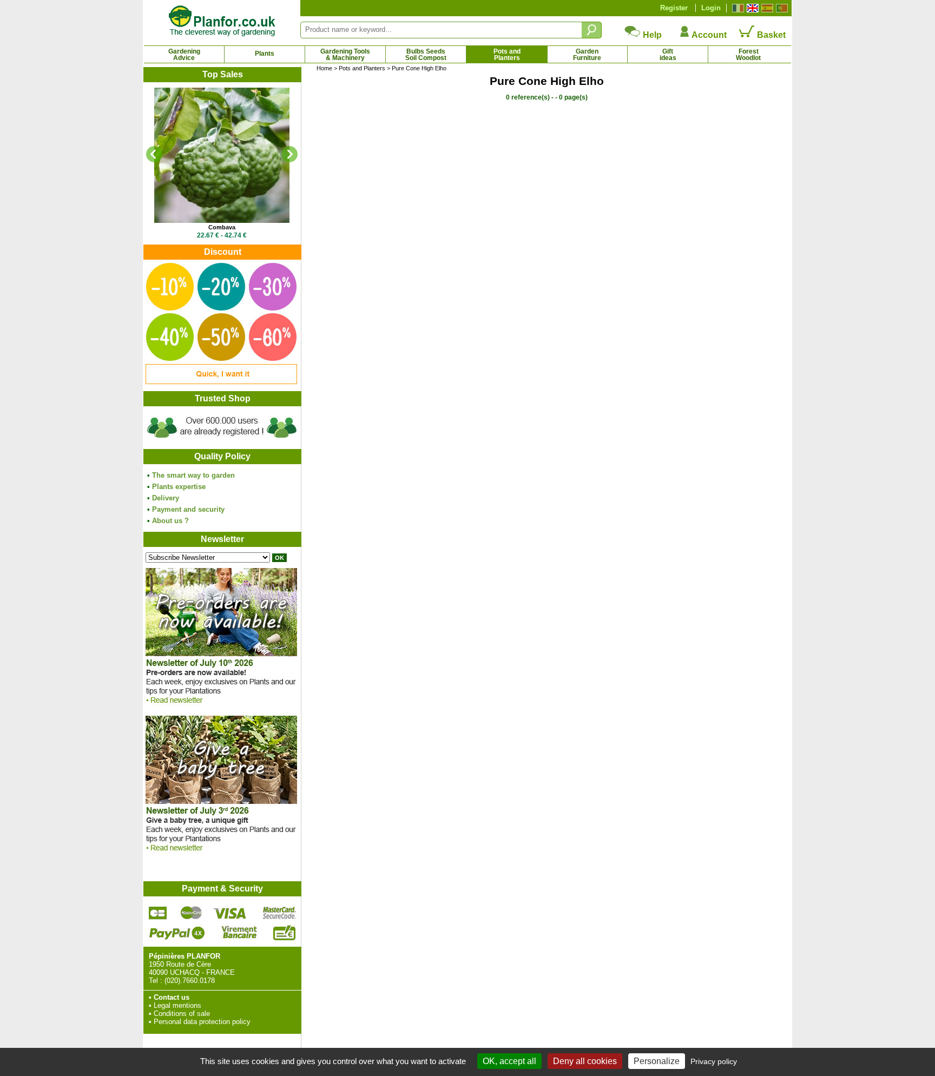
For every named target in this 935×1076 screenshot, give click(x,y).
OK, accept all (509, 1061)
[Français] (736, 8)
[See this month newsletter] (221, 706)
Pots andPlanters (507, 55)
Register (674, 8)
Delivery (165, 498)
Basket (770, 34)
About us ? (170, 521)
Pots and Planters (362, 68)
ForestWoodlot (748, 55)
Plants (264, 53)
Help (651, 34)
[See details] (221, 155)
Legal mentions (177, 1005)
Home (324, 68)
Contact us (171, 997)
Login (711, 8)
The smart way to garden (193, 475)
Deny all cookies (585, 1061)
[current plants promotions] (221, 382)
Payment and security (188, 509)
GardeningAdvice (184, 55)
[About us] (222, 439)
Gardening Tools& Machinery (345, 55)
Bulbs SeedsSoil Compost (425, 55)
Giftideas (668, 55)
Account (708, 34)
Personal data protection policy (202, 1022)
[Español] (766, 8)
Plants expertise (179, 487)
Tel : (155, 980)
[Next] (289, 154)
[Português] (780, 8)
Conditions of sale (182, 1013)
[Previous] (154, 154)
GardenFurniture (587, 55)
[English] (751, 8)
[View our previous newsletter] (221, 854)
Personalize (657, 1061)
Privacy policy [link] (713, 1061)
